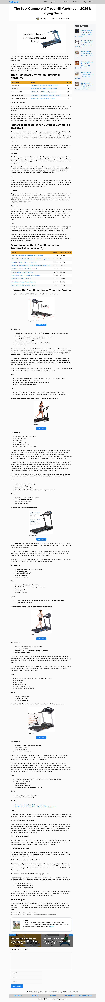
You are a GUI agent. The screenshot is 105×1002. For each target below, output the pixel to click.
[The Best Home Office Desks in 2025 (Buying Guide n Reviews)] (77, 74)
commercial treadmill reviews (48, 914)
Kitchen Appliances (65, 2)
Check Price (41, 324)
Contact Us (18, 995)
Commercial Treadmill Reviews (20, 912)
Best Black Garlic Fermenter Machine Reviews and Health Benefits (35, 807)
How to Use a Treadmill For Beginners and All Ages (30, 805)
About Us (35, 995)
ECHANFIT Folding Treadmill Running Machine (25, 275)
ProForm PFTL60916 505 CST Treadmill (23, 285)
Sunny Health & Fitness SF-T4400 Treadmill (44, 85)
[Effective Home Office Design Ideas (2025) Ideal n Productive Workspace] (77, 85)
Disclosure (52, 995)
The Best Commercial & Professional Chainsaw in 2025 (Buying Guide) (56, 941)
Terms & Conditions (85, 995)
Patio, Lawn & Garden (88, 2)
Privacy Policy (70, 995)
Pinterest (51, 926)
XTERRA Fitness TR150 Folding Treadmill (43, 92)
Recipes (75, 2)
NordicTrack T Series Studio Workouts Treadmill (45, 95)
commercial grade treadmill (34, 914)
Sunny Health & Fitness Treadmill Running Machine (27, 255)
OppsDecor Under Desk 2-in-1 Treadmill (23, 262)
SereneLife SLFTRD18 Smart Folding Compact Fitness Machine (30, 265)
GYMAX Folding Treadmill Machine (22, 272)
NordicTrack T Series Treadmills (21, 278)
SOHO (46, 2)
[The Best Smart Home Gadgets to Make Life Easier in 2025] (77, 53)
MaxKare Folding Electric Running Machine (44, 88)
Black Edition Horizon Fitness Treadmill (23, 282)
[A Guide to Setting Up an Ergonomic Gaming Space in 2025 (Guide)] (77, 32)
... (23, 928)
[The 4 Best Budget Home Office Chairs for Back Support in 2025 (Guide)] (77, 43)
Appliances (54, 2)
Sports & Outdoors (34, 912)
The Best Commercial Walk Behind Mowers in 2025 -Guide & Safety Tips (25, 941)
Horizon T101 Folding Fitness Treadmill (43, 98)
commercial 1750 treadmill (19, 914)
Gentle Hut (14, 2)
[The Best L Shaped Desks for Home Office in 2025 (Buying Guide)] (77, 64)
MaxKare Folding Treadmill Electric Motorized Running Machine (30, 259)
